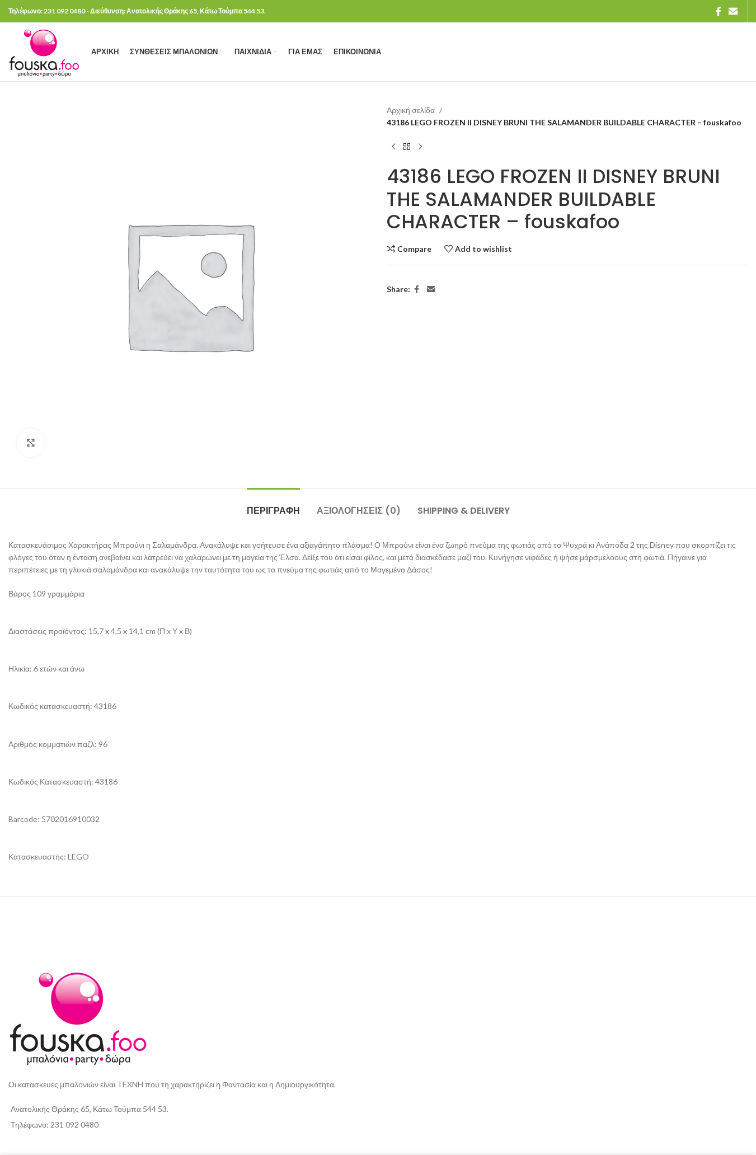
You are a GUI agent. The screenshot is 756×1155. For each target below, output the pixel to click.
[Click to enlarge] (31, 443)
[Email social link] (733, 11)
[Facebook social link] (718, 11)
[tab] (273, 505)
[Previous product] (393, 147)
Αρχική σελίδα (411, 110)
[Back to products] (407, 147)
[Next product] (420, 147)
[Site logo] (44, 50)
